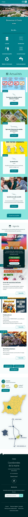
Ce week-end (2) (8, 366)
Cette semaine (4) (19, 366)
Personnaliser (14, 263)
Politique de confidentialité (11, 508)
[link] (23, 1)
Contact (7, 506)
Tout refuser (15, 260)
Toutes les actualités (14, 215)
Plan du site (20, 508)
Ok (21, 495)
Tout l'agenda (14, 369)
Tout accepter (15, 257)
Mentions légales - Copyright (16, 506)
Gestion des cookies (14, 510)
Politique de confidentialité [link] (14, 265)
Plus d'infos (14, 103)
